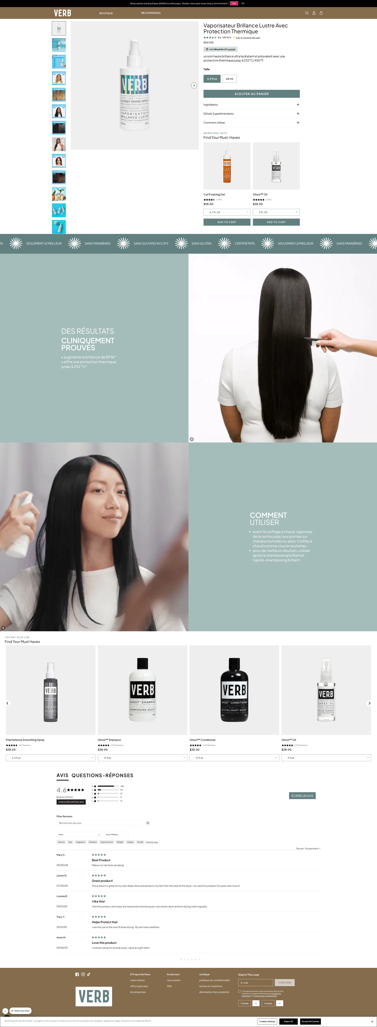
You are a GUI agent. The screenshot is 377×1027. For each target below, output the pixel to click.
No (243, 3)
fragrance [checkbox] (80, 842)
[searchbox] (101, 823)
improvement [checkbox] (107, 842)
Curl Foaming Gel (214, 194)
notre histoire (137, 980)
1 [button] (181, 959)
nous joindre (174, 980)
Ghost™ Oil (260, 194)
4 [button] (191, 959)
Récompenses (151, 12)
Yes (234, 3)
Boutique (106, 13)
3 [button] (188, 959)
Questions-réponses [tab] (103, 775)
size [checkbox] (70, 842)
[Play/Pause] (192, 439)
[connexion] (314, 13)
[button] (321, 13)
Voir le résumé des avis (248, 37)
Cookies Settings (267, 1021)
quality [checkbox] (130, 842)
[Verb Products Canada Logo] (62, 13)
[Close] (372, 1021)
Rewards (231, 49)
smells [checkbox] (140, 842)
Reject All (288, 1021)
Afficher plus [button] (152, 842)
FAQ (169, 986)
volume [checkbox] (61, 842)
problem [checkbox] (93, 842)
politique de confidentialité (214, 980)
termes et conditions (210, 986)
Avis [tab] (63, 775)
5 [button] (195, 959)
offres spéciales (139, 986)
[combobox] (79, 834)
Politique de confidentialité (265, 996)
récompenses (138, 992)
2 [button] (184, 959)
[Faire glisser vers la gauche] (75, 85)
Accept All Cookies (310, 1021)
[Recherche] (306, 13)
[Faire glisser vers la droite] (194, 85)
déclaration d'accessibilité (214, 992)
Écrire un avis (302, 795)
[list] (135, 85)
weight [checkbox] (120, 842)
